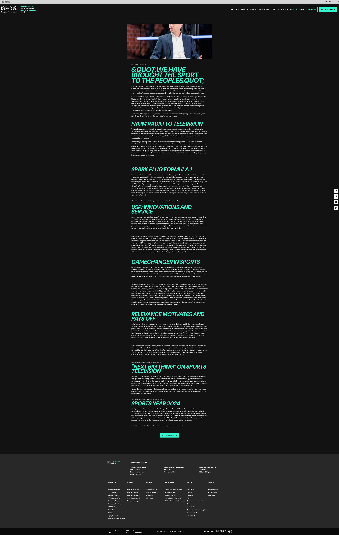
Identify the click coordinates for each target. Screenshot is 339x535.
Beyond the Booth (114, 495)
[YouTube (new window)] (336, 202)
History (189, 492)
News (292, 9)
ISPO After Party (170, 492)
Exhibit (311, 9)
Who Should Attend (133, 498)
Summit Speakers (133, 492)
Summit (243, 9)
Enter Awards (212, 492)
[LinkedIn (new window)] (336, 208)
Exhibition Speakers (114, 504)
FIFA (201, 219)
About (274, 9)
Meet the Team (192, 507)
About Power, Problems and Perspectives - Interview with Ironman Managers (157, 201)
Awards (253, 9)
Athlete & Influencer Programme (175, 501)
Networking (264, 9)
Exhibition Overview (114, 489)
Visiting (110, 513)
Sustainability (119, 531)
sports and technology (138, 413)
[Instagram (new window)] (336, 196)
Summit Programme (133, 495)
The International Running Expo (197, 510)
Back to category (168, 435)
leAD (145, 385)
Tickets (189, 504)
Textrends (149, 498)
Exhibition (233, 9)
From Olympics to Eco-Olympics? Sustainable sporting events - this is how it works (159, 426)
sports (174, 376)
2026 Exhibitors (113, 507)
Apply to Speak (113, 516)
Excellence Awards (152, 492)
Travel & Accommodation (195, 501)
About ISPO (190, 489)
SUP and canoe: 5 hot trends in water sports (146, 363)
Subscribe (211, 495)
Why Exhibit (112, 492)
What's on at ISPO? (114, 498)
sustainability (143, 289)
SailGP (155, 284)
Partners (190, 495)
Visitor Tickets (327, 9)
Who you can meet (171, 495)
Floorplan (111, 510)
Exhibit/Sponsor (213, 489)
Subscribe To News (193, 513)
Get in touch (191, 516)
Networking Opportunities (173, 489)
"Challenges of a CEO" (147, 114)
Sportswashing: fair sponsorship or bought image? (148, 399)
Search (301, 9)
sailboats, (154, 269)
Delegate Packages (133, 501)
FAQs (188, 498)
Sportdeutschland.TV (150, 376)
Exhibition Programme (115, 501)
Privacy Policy (110, 531)
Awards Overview (151, 489)
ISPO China (127, 531)
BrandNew (149, 495)
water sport (171, 284)
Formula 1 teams (169, 175)
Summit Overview (133, 489)
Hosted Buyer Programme (116, 519)
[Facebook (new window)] (336, 191)
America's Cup (161, 267)
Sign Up (283, 9)
